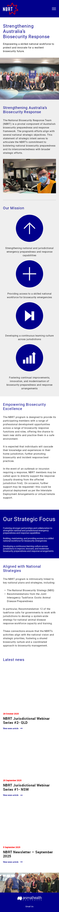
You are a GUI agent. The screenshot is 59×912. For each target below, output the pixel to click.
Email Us (29, 906)
